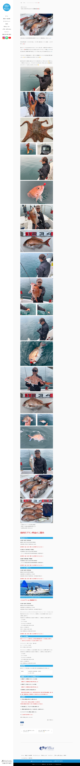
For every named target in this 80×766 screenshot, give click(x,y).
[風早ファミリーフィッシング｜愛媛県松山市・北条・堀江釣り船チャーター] (7, 11)
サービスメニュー (6, 21)
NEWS (6, 24)
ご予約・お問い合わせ (6, 29)
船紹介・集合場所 (6, 18)
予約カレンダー (7, 26)
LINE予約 (30, 758)
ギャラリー (7, 31)
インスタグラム (24, 758)
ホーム (6, 16)
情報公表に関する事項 (6, 34)
